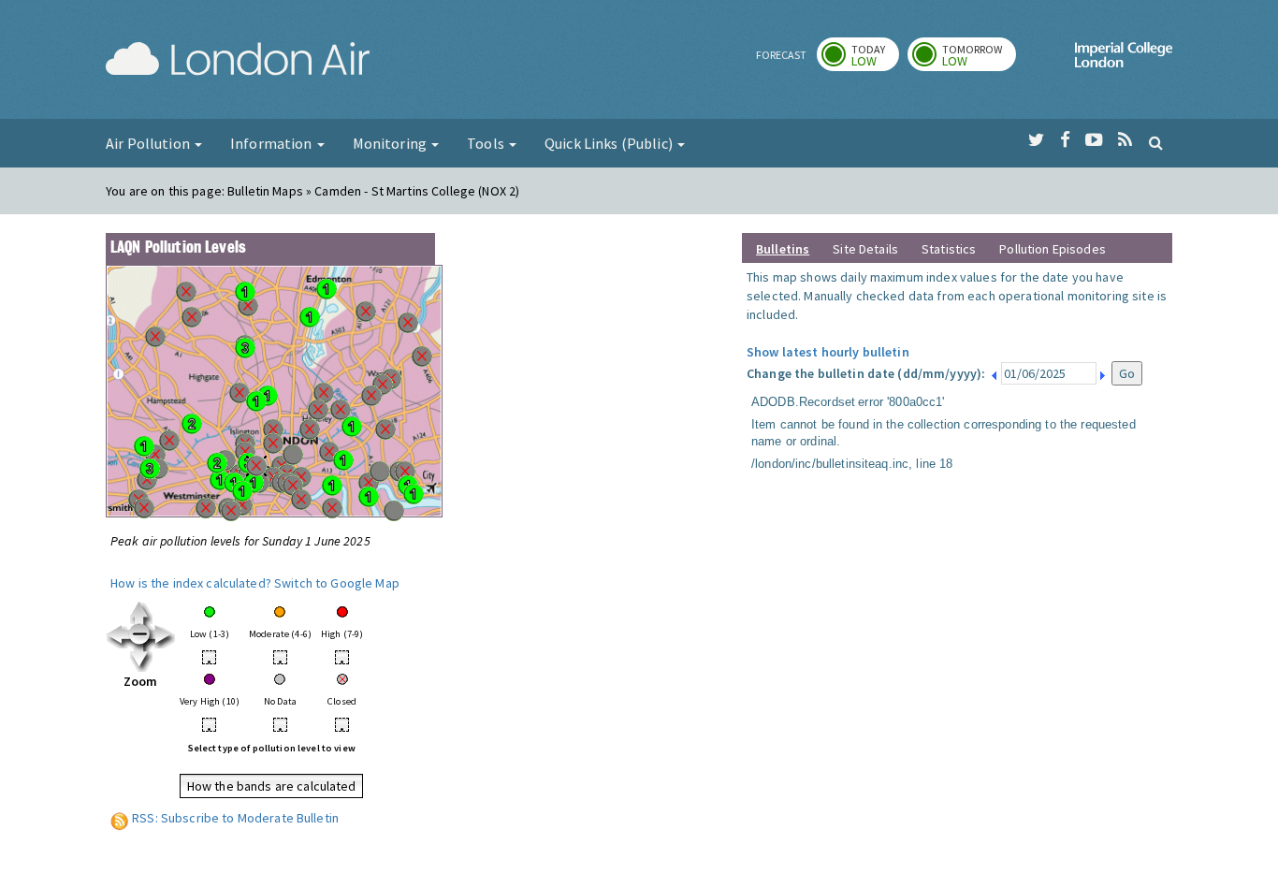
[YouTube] (1094, 140)
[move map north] (140, 612)
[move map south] (140, 658)
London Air (238, 61)
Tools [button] (487, 143)
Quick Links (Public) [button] (610, 143)
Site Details (865, 248)
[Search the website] (1156, 142)
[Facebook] (1065, 140)
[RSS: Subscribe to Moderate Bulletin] (119, 817)
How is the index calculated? (190, 583)
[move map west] (117, 635)
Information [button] (272, 143)
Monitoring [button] (391, 143)
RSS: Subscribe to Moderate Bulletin (235, 817)
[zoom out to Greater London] (140, 635)
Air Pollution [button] (149, 143)
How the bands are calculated (271, 786)
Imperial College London (1123, 61)
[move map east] (163, 635)
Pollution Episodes (1052, 248)
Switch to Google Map (336, 583)
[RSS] (1125, 140)
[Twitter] (1036, 140)
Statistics (949, 248)
